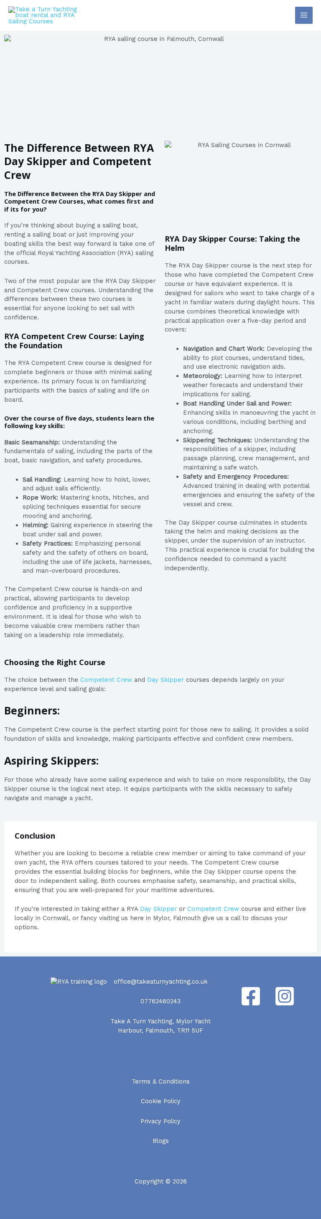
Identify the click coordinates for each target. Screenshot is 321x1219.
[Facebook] (250, 996)
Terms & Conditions (161, 1081)
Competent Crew (106, 679)
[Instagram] (284, 996)
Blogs (161, 1141)
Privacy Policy (160, 1121)
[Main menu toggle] (304, 15)
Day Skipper (165, 679)
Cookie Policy (161, 1101)
